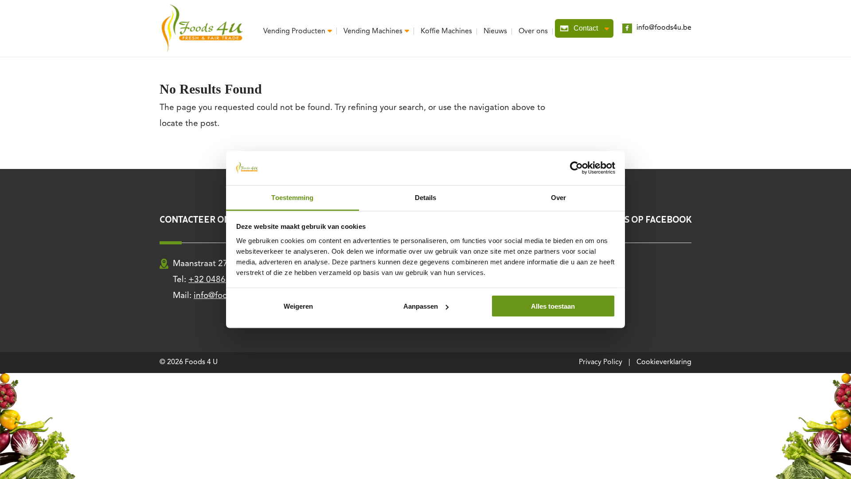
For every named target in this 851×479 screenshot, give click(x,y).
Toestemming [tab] (292, 197)
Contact (586, 28)
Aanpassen (420, 306)
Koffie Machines (446, 31)
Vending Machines (373, 31)
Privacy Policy (600, 362)
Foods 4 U (201, 362)
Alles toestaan (553, 306)
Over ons (533, 31)
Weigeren (298, 306)
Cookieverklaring (663, 362)
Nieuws (495, 31)
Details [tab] (426, 197)
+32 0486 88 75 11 (225, 280)
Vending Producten (294, 31)
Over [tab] (558, 197)
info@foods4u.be (663, 27)
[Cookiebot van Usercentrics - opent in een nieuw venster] (576, 168)
